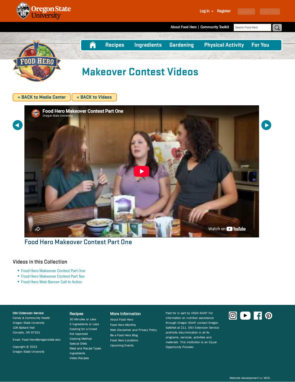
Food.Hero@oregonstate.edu (41, 339)
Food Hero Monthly (123, 325)
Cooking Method (81, 339)
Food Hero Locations (124, 340)
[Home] (37, 61)
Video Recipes (79, 358)
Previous (18, 125)
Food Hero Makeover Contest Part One (53, 270)
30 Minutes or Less (83, 319)
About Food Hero (184, 26)
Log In (204, 11)
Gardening (181, 45)
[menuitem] (93, 45)
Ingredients (148, 45)
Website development (244, 378)
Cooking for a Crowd (83, 329)
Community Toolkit (215, 26)
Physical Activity (224, 45)
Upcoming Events (122, 345)
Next (266, 125)
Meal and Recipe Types (85, 348)
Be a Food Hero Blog (124, 335)
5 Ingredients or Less (84, 324)
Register (224, 11)
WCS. (267, 378)
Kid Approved (79, 334)
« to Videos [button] (94, 97)
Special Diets (78, 343)
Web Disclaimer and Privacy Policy (133, 330)
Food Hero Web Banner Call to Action (51, 281)
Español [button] (246, 11)
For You (260, 45)
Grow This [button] (269, 11)
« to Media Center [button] (42, 97)
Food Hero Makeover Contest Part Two (53, 276)
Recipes (114, 45)
